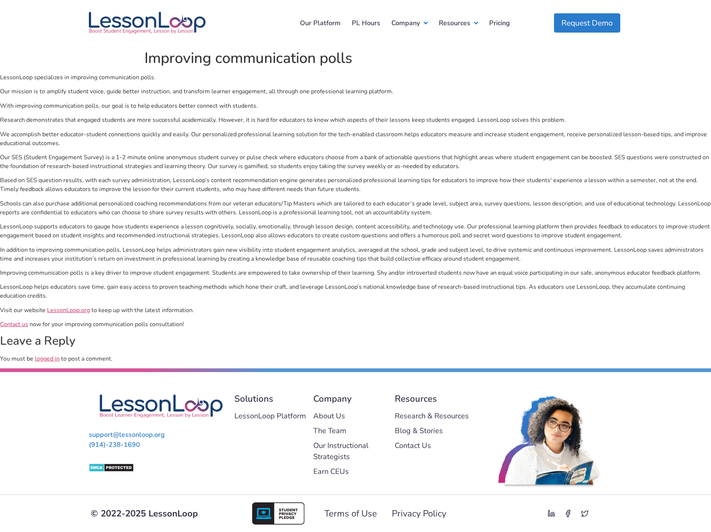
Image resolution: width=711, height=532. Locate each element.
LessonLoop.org (68, 310)
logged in (47, 359)
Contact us (14, 324)
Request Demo (587, 23)
